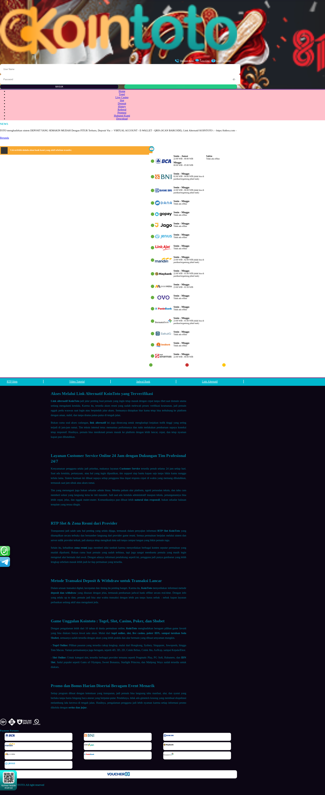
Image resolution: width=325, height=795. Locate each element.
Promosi (121, 112)
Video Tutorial (77, 381)
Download (122, 118)
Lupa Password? (223, 60)
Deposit (122, 103)
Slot (122, 100)
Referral (122, 109)
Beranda (4, 137)
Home (122, 91)
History (122, 106)
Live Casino (121, 97)
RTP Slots (12, 381)
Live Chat (205, 60)
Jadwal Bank (143, 381)
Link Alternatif (210, 381)
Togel (122, 94)
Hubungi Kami (187, 60)
